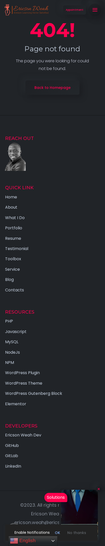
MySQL (11, 342)
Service (12, 269)
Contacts (14, 290)
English (27, 540)
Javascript (16, 332)
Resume (13, 238)
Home (11, 197)
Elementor (15, 404)
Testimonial (16, 249)
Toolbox (13, 259)
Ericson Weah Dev (23, 435)
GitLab (11, 456)
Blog (9, 279)
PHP (9, 321)
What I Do (15, 218)
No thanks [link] (76, 532)
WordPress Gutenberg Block (33, 393)
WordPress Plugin (22, 373)
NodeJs (12, 352)
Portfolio (13, 228)
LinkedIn (13, 466)
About (11, 207)
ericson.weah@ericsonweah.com (51, 522)
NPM (9, 362)
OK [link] (57, 532)
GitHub (12, 445)
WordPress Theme (23, 383)
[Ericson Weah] (26, 10)
